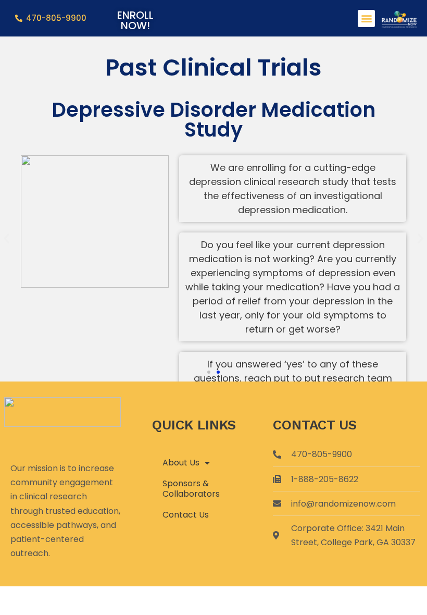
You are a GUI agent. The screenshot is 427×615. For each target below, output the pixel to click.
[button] (366, 18)
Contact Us (185, 515)
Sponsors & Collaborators (191, 488)
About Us (180, 463)
